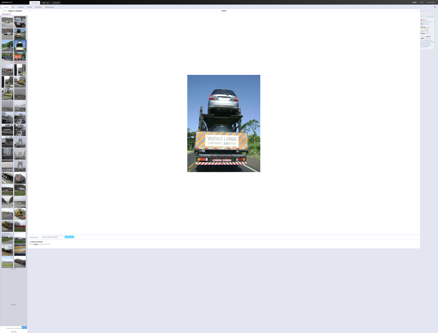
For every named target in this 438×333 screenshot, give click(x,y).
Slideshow (13, 331)
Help (421, 2)
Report (424, 20)
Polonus (34, 2)
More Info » (428, 40)
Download (425, 24)
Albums (6, 7)
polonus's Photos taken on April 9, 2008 (427, 42)
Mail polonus (49, 7)
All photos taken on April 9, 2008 (426, 46)
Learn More (431, 2)
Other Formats (426, 22)
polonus (429, 17)
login (36, 244)
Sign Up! (45, 2)
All (13, 7)
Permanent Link (33, 237)
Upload (56, 2)
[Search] (435, 7)
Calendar (21, 7)
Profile (29, 7)
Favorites (38, 7)
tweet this (69, 237)
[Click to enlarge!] (223, 123)
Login (414, 2)
